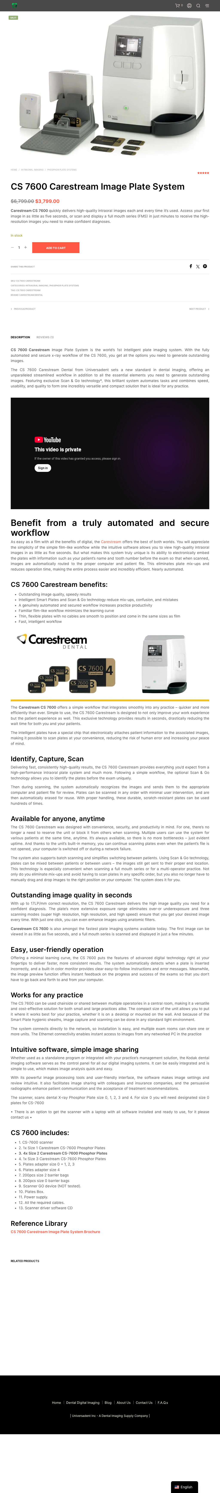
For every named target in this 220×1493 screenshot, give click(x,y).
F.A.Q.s (163, 1403)
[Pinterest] (206, 267)
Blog (108, 1403)
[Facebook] (192, 267)
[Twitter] (199, 267)
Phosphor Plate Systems (61, 169)
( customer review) (203, 174)
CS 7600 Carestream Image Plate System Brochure (55, 1232)
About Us (124, 1403)
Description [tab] (20, 337)
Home (14, 169)
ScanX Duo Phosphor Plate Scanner (78, 1313)
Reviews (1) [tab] (45, 337)
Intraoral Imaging (32, 169)
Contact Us (144, 1403)
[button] (179, 5)
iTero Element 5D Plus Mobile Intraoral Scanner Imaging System (29, 1341)
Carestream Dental (31, 295)
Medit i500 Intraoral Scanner (130, 1310)
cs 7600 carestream (28, 290)
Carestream (111, 542)
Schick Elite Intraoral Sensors (181, 1312)
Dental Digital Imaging (82, 1403)
